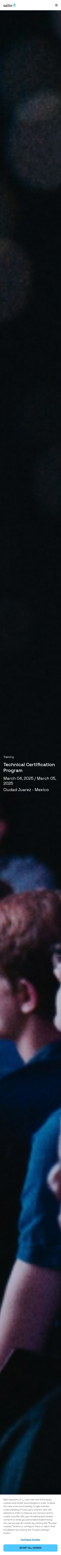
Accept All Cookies (30, 1547)
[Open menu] (56, 5)
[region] (30, 1525)
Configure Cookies (30, 1539)
